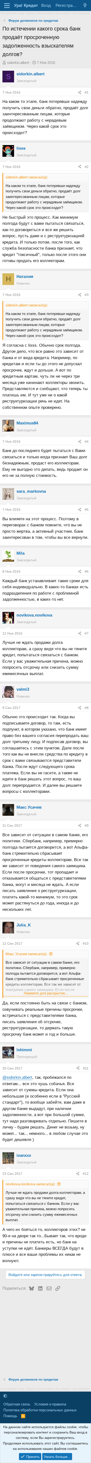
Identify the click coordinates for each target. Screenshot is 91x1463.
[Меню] (7, 5)
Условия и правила (50, 1404)
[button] (5, 1395)
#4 (87, 441)
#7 (87, 633)
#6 (87, 571)
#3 (87, 295)
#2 (87, 167)
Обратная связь (16, 1404)
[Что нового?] (85, 5)
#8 (87, 708)
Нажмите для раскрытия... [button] (46, 993)
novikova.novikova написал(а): (30, 1184)
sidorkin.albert (18, 62)
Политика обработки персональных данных (40, 1410)
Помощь (10, 1416)
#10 (86, 943)
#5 (87, 509)
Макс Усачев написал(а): (26, 954)
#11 (86, 1068)
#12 (86, 1174)
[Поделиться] (79, 92)
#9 (87, 825)
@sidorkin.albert (17, 1077)
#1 (87, 92)
